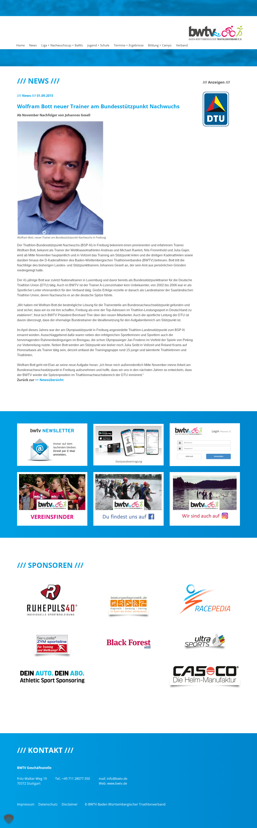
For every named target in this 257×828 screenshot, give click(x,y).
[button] (9, 819)
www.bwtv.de (117, 783)
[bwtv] (216, 32)
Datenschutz (48, 804)
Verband (182, 45)
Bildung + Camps (159, 45)
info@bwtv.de (117, 778)
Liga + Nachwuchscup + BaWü (62, 45)
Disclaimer (70, 804)
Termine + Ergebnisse (129, 45)
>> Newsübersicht (49, 380)
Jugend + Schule (98, 45)
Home (20, 45)
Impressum (25, 804)
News (33, 45)
